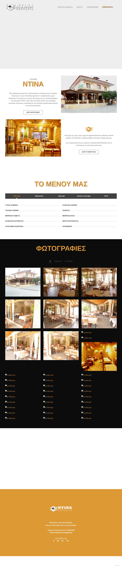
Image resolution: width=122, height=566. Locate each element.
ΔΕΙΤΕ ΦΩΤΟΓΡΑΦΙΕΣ (33, 112)
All (50, 261)
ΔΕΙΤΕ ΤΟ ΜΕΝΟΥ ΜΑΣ (89, 152)
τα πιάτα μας (69, 261)
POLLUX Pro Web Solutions (65, 551)
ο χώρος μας (58, 261)
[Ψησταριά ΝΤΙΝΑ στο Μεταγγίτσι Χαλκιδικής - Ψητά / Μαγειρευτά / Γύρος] (19, 7)
